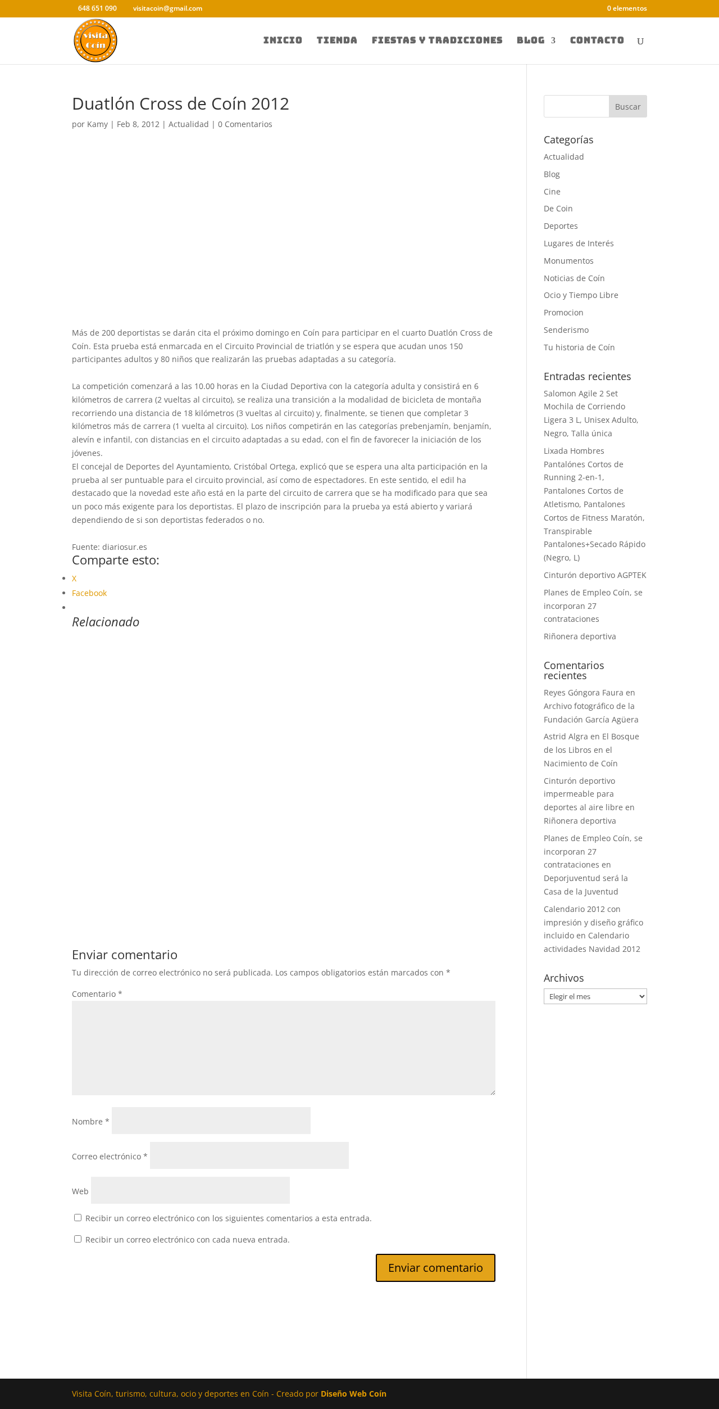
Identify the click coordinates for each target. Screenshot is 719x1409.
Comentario (97, 993)
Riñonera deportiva (580, 636)
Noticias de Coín (574, 278)
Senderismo (566, 329)
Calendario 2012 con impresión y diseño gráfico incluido (593, 922)
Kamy (97, 124)
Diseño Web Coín (353, 1393)
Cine (552, 191)
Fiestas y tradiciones (437, 41)
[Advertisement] (283, 243)
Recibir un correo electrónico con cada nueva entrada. (187, 1239)
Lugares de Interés (579, 243)
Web (80, 1191)
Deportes (561, 225)
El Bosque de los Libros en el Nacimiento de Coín (591, 750)
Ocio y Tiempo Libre (581, 295)
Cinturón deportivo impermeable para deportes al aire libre (583, 794)
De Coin (558, 208)
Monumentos (569, 260)
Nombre (91, 1121)
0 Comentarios (245, 124)
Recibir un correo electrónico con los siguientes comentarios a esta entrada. (228, 1218)
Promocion (564, 312)
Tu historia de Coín (579, 347)
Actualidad (189, 124)
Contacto (597, 41)
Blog (531, 41)
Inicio (283, 41)
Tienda (337, 41)
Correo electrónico (110, 1156)
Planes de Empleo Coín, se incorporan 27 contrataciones (593, 606)
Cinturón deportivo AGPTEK (595, 575)
